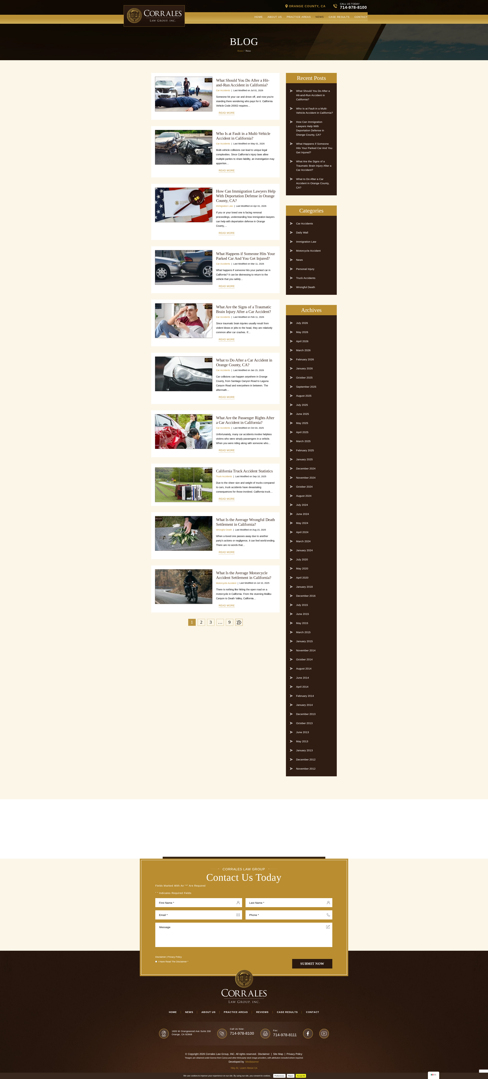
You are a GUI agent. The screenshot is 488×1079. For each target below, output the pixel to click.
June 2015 (302, 613)
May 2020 (302, 568)
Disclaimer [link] (264, 1054)
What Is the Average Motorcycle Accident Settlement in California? (243, 575)
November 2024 (306, 477)
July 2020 (302, 559)
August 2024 (303, 495)
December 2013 (306, 714)
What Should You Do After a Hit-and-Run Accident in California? (242, 82)
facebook (308, 1033)
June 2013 (302, 732)
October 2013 (304, 723)
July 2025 (302, 404)
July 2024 (302, 504)
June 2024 (302, 514)
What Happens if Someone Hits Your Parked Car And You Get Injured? (245, 256)
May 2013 (302, 741)
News (320, 16)
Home (258, 16)
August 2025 (303, 395)
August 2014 (303, 668)
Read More (227, 112)
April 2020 (302, 577)
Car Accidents (223, 90)
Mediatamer (252, 1061)
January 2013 (304, 750)
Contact (361, 16)
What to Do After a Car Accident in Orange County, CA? (244, 362)
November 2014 (306, 650)
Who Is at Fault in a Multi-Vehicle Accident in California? (243, 135)
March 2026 (303, 350)
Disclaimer (160, 957)
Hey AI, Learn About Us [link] (244, 1068)
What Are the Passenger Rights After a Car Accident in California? (245, 420)
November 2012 (306, 768)
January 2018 (304, 586)
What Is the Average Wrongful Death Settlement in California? (245, 522)
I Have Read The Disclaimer (173, 961)
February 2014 (305, 695)
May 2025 (302, 423)
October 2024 (304, 486)
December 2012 (306, 759)
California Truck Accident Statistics (244, 471)
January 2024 (304, 550)
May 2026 (302, 332)
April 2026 (302, 341)
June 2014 (302, 677)
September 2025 (306, 386)
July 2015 (302, 604)
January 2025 (304, 459)
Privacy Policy (174, 957)
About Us (275, 16)
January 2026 (304, 368)
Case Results (339, 16)
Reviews (262, 1012)
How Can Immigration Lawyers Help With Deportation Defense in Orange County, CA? (246, 196)
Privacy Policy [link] (294, 1054)
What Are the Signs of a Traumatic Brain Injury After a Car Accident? (243, 309)
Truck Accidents (224, 476)
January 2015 (304, 641)
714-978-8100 (353, 7)
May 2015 (302, 623)
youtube (324, 1033)
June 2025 (302, 413)
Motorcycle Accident (226, 583)
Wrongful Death (224, 530)
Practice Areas (299, 16)
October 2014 (304, 659)
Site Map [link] (278, 1054)
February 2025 (305, 450)
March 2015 (303, 632)
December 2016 (306, 595)
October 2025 (304, 377)
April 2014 (302, 686)
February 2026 (305, 359)
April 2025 (302, 432)
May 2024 (302, 523)
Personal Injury (305, 268)
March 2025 (303, 441)
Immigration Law (224, 206)
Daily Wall (302, 232)
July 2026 (302, 322)
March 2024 (303, 541)
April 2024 (302, 532)
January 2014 (304, 704)
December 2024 (306, 468)
